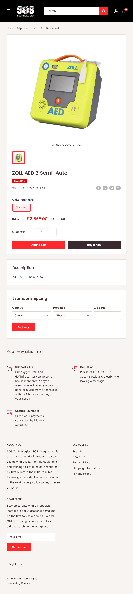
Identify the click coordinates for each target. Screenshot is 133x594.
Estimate (23, 327)
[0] (123, 11)
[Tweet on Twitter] (111, 187)
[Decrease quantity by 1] (30, 232)
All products (23, 28)
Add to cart (38, 245)
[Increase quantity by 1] (52, 232)
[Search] (103, 11)
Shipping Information (86, 468)
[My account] (116, 11)
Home (10, 28)
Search (77, 451)
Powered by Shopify (18, 583)
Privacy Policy (82, 473)
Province (59, 307)
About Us (79, 457)
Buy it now (94, 245)
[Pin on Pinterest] (105, 187)
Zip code (100, 307)
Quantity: (18, 232)
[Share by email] (118, 187)
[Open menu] (8, 10)
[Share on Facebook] (98, 187)
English (13, 564)
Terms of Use (81, 462)
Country (17, 307)
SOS (14, 188)
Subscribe (19, 547)
